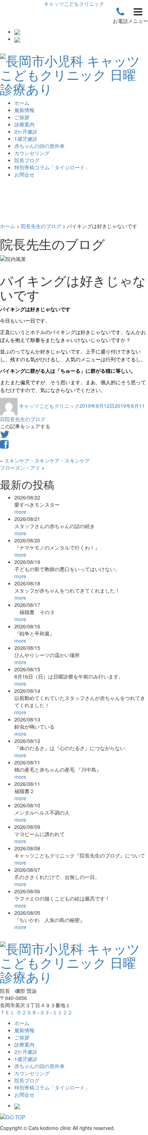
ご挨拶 (21, 117)
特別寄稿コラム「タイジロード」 (52, 167)
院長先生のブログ (25, 418)
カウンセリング (32, 152)
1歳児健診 (25, 138)
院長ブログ (27, 160)
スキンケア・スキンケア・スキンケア (47, 460)
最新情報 (24, 110)
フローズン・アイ (20, 467)
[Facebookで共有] (4, 445)
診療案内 (24, 124)
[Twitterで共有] (4, 435)
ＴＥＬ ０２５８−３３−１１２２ (36, 1012)
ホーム (21, 102)
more (20, 511)
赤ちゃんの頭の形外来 (39, 145)
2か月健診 (25, 131)
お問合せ (24, 174)
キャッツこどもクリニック (74, 3)
